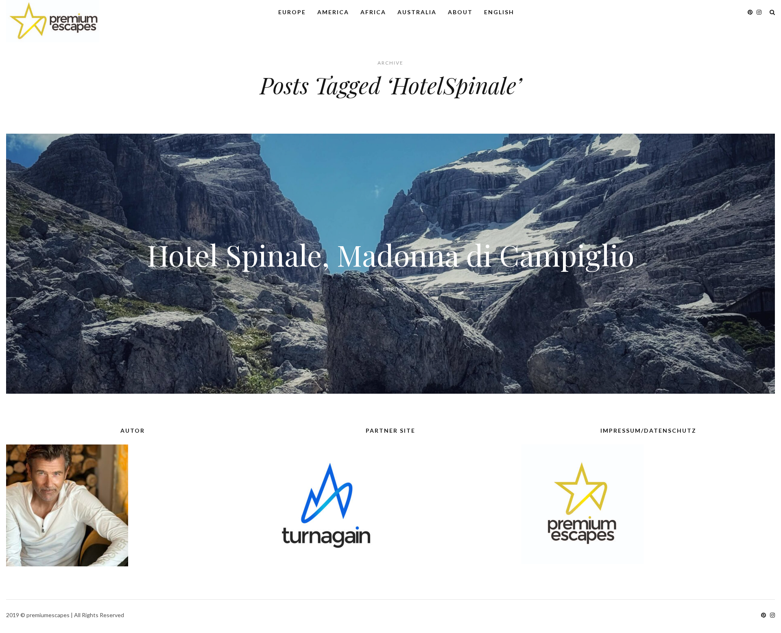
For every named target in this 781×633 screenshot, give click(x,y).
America (333, 12)
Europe (292, 12)
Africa (373, 12)
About (460, 12)
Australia (416, 12)
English (499, 12)
